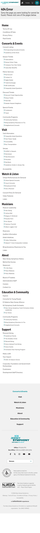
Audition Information (10, 234)
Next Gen (8, 101)
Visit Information (8, 133)
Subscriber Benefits (11, 68)
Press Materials (9, 273)
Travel (7, 113)
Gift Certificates (10, 85)
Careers (5, 284)
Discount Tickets (8, 92)
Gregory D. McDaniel (11, 216)
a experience (20, 501)
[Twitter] (15, 454)
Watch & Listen (10, 174)
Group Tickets (9, 98)
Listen (5, 199)
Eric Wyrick (8, 221)
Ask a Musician (9, 189)
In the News (8, 268)
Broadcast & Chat (10, 186)
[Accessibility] (22, 3)
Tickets (27, 3)
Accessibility (9, 142)
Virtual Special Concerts (12, 180)
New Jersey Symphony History (13, 259)
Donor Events (9, 347)
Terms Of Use (7, 29)
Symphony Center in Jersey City (14, 165)
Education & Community (15, 292)
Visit (4, 129)
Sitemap (5, 495)
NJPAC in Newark (10, 151)
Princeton (8, 159)
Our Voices (8, 313)
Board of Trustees (9, 278)
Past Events (7, 39)
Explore (5, 296)
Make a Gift (7, 354)
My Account (8, 75)
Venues (5, 148)
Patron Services (8, 72)
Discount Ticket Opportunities (14, 95)
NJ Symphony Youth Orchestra (13, 305)
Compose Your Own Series (13, 65)
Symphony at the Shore (12, 53)
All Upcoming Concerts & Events (15, 50)
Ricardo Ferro (9, 219)
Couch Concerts (10, 183)
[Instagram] (19, 454)
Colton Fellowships (10, 240)
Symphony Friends (10, 336)
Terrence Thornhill (10, 224)
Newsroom (6, 265)
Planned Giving (9, 341)
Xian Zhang (8, 210)
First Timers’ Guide (10, 139)
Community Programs (10, 117)
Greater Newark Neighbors (13, 103)
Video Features (8, 196)
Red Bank (8, 162)
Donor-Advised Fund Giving (13, 344)
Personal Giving (8, 333)
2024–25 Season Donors (12, 360)
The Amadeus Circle (11, 339)
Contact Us (8, 77)
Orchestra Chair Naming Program (15, 350)
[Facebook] (10, 454)
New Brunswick (10, 157)
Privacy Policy (7, 35)
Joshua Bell (8, 213)
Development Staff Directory (13, 372)
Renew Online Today (11, 62)
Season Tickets (8, 57)
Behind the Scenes (9, 262)
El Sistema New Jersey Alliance (13, 302)
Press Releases (9, 271)
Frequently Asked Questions (13, 88)
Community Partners (11, 120)
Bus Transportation (10, 144)
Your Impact (7, 357)
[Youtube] (24, 454)
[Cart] (32, 2)
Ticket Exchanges (10, 83)
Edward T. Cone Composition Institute (16, 243)
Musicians (7, 204)
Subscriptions (9, 59)
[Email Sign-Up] (29, 454)
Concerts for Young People (12, 299)
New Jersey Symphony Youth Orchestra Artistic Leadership (19, 309)
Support (6, 329)
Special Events (8, 107)
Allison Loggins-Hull (11, 227)
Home (5, 25)
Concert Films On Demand (12, 193)
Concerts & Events (12, 43)
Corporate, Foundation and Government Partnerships (16, 365)
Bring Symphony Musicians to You (15, 123)
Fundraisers (8, 110)
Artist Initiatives (8, 237)
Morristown (8, 154)
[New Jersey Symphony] (10, 2)
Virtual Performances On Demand (14, 178)
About (5, 255)
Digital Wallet (9, 80)
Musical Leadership (9, 208)
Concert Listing (8, 47)
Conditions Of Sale (9, 32)
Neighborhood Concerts (12, 125)
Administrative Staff (10, 281)
